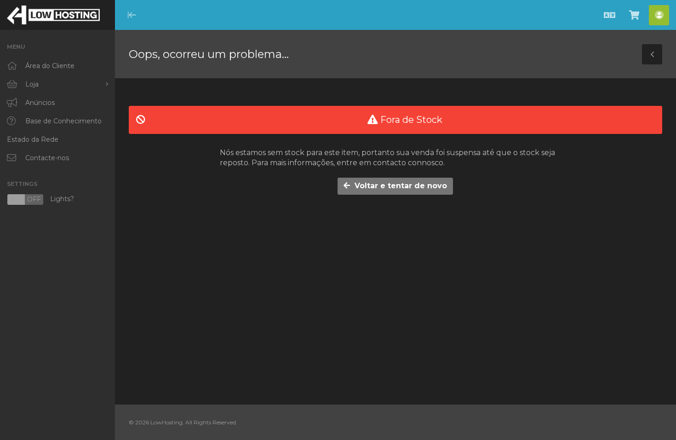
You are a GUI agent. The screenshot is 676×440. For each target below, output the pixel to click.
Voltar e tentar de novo (398, 185)
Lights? (40, 199)
